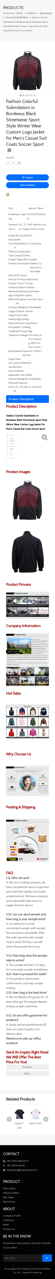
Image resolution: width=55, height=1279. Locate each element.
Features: (13, 287)
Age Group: (14, 295)
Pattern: (12, 251)
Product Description (21, 399)
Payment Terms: (13, 226)
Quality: (12, 319)
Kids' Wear (8, 1197)
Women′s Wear (11, 1192)
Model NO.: (14, 235)
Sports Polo (22, 1123)
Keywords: (13, 291)
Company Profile (12, 1215)
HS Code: (13, 363)
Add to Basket (27, 185)
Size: (10, 386)
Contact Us (9, 1229)
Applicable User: (17, 374)
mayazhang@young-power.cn (20, 1169)
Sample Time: (15, 283)
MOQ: (11, 275)
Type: (11, 255)
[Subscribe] (47, 1258)
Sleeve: (12, 323)
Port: (10, 208)
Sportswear (9, 1201)
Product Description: (19, 263)
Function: (13, 307)
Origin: (11, 359)
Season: (12, 370)
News (6, 1224)
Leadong (37, 1272)
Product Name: (16, 259)
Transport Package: (18, 335)
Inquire (29, 177)
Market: (12, 299)
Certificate (8, 1220)
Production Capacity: (17, 216)
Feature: (12, 378)
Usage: (11, 311)
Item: (11, 327)
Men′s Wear (9, 1188)
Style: (11, 239)
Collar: (11, 315)
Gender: (12, 366)
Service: (12, 279)
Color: (11, 243)
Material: (12, 382)
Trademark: (14, 331)
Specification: (15, 351)
